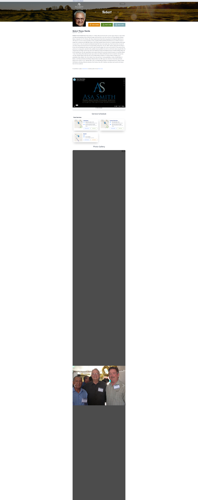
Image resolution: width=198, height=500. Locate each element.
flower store (100, 68)
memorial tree (85, 68)
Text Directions (87, 128)
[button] (78, 123)
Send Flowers (94, 139)
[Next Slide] (123, 385)
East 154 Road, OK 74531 (89, 137)
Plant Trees (94, 128)
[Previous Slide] (75, 385)
